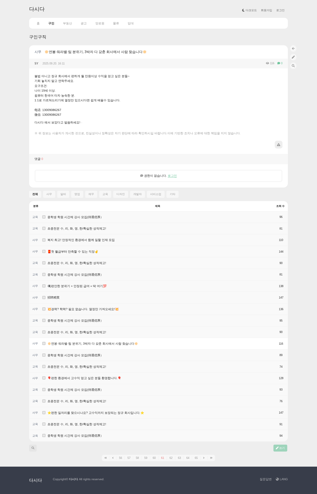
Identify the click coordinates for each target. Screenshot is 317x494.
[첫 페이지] (106, 458)
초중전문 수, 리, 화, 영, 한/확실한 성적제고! (76, 228)
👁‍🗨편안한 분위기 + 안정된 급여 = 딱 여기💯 (77, 286)
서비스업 (155, 194)
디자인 (120, 194)
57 (128, 458)
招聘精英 (53, 297)
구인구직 (37, 36)
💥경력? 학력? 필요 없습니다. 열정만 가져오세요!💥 (83, 309)
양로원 (99, 23)
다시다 (37, 9)
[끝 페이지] (211, 458)
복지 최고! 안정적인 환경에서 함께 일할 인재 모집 (81, 240)
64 (187, 458)
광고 (84, 23)
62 (171, 458)
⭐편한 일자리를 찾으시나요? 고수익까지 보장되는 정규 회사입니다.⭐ (95, 412)
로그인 (280, 10)
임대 (131, 23)
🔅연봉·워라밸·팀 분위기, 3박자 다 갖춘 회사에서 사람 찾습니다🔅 (95, 52)
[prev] (113, 458)
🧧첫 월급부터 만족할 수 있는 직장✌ (72, 251)
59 (145, 458)
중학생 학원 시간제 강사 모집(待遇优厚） (75, 217)
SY (36, 63)
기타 (172, 194)
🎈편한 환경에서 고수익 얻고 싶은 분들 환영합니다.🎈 (84, 378)
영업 (77, 194)
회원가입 (266, 10)
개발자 (137, 194)
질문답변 (266, 479)
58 (137, 458)
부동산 (67, 23)
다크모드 (251, 10)
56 (120, 458)
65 (196, 458)
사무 (38, 52)
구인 (51, 23)
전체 (35, 194)
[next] (204, 458)
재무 (91, 194)
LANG (283, 479)
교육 (105, 194)
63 (179, 458)
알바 (63, 194)
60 (154, 458)
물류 (116, 23)
